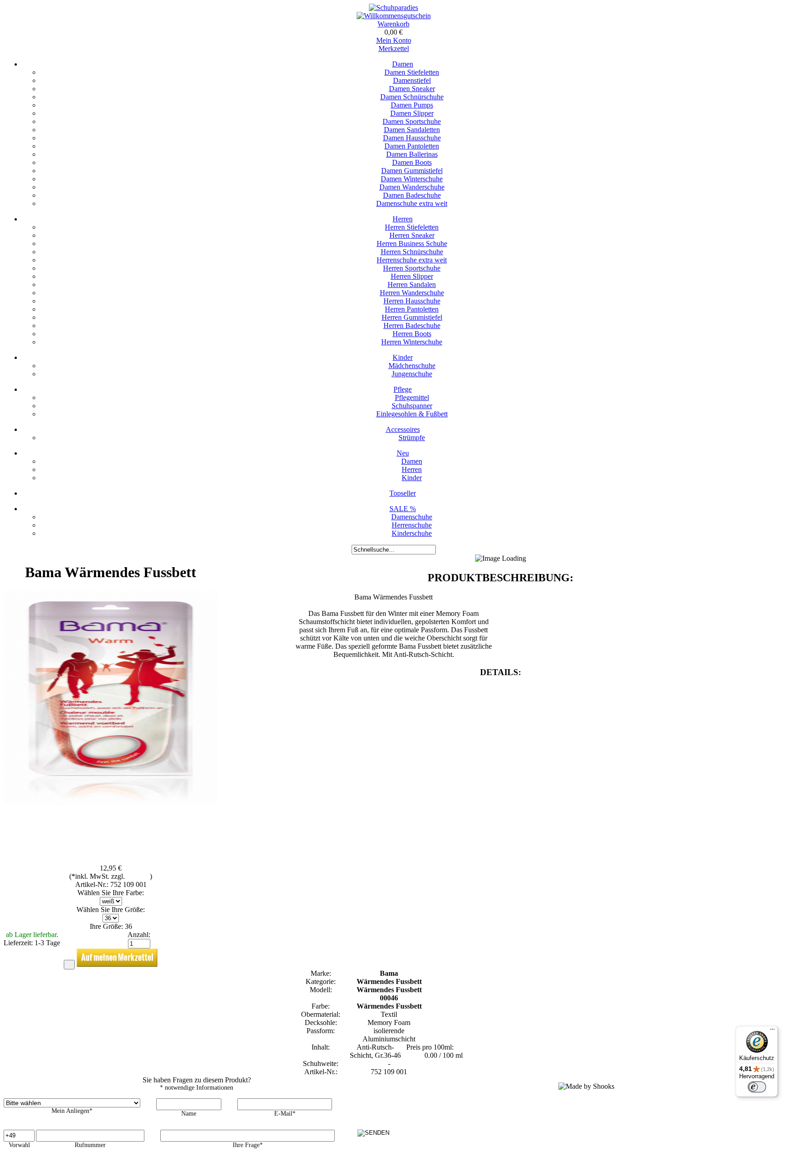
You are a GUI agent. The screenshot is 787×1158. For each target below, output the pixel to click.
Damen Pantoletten (411, 146)
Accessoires (403, 429)
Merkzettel (393, 48)
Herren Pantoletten (412, 309)
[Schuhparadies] (393, 7)
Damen (402, 64)
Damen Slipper (412, 113)
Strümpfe (412, 437)
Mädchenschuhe (411, 365)
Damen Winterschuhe (412, 179)
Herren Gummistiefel (412, 317)
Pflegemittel (412, 397)
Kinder (403, 357)
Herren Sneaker (411, 235)
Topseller (402, 493)
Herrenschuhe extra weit (412, 260)
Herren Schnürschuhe (412, 252)
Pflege (403, 389)
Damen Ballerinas (412, 154)
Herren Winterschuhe (411, 342)
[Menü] (772, 1031)
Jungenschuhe (412, 374)
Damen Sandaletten (412, 129)
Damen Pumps (412, 105)
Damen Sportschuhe (412, 121)
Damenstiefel (412, 80)
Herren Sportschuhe (411, 268)
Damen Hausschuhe (412, 138)
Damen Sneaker (412, 88)
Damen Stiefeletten (411, 72)
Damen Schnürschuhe (412, 97)
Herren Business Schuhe (412, 243)
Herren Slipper (412, 276)
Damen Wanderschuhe (412, 187)
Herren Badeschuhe (411, 325)
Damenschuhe (411, 517)
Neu (403, 453)
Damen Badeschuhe (412, 195)
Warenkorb (393, 24)
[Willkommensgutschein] (394, 16)
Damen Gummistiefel (412, 170)
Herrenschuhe (412, 525)
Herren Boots (412, 334)
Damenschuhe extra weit (411, 203)
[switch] (757, 1086)
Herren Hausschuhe (411, 301)
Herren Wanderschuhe (412, 293)
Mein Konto (393, 40)
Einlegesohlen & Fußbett (412, 414)
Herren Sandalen (412, 284)
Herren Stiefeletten (412, 227)
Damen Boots (412, 162)
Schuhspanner (412, 406)
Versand (138, 876)
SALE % (402, 508)
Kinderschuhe (412, 533)
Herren (403, 219)
